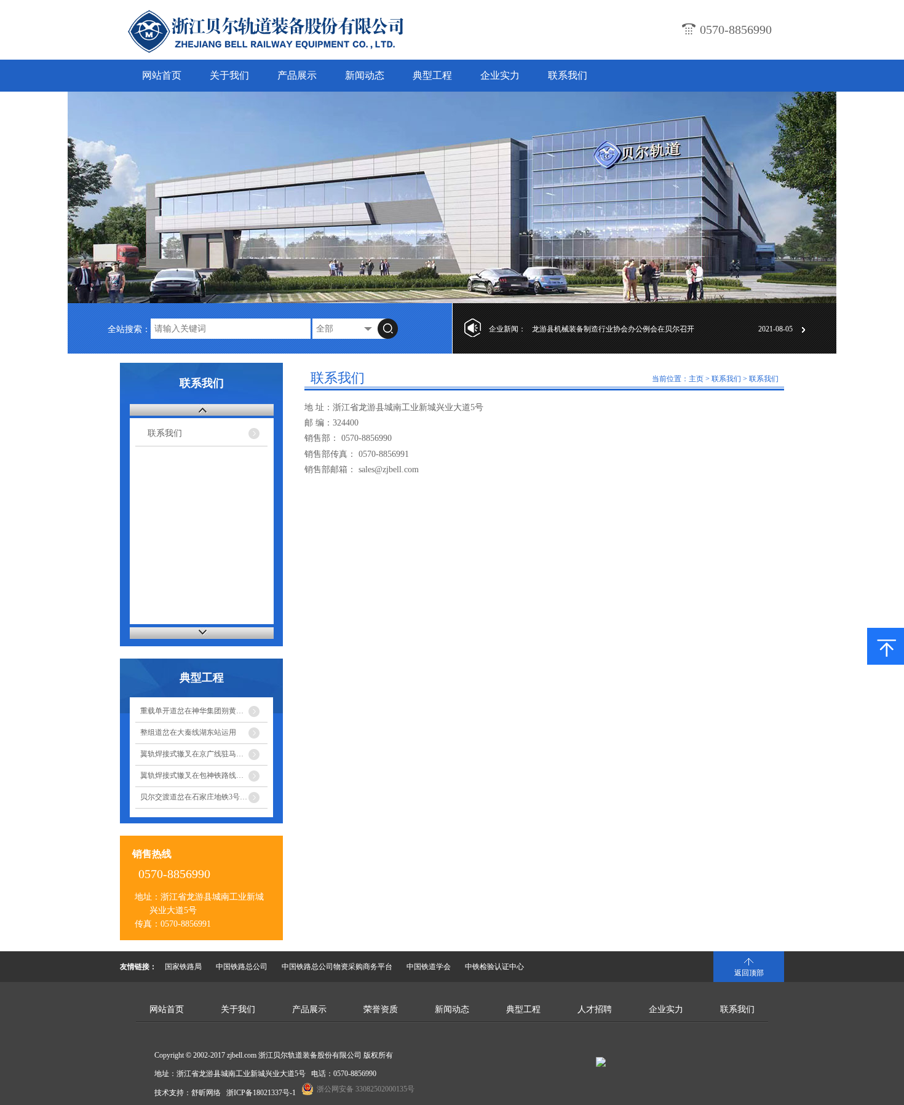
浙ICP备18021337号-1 (261, 1092)
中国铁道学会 (428, 966)
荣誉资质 (380, 1009)
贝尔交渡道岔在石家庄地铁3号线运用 (201, 797)
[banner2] (452, 197)
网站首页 (161, 75)
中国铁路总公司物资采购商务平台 (337, 966)
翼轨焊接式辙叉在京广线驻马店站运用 (203, 754)
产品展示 (297, 75)
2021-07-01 (775, 329)
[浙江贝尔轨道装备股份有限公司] (295, 52)
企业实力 (500, 75)
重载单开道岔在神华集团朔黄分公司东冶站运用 (203, 711)
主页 (696, 378)
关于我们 (229, 75)
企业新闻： (507, 329)
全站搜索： (129, 329)
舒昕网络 (206, 1092)
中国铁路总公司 (242, 966)
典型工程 (432, 75)
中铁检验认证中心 (494, 966)
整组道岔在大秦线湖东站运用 (188, 732)
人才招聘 (594, 1009)
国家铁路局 (183, 966)
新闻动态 (364, 75)
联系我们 (567, 75)
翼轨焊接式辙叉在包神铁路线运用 (195, 775)
